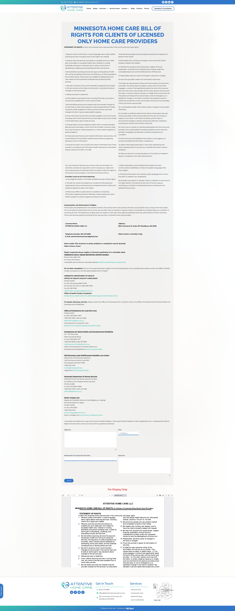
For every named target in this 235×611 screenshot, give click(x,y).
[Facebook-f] (166, 2)
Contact (139, 8)
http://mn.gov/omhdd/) (93, 349)
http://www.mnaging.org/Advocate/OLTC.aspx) (82, 325)
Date (120, 430)
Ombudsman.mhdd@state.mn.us (77, 344)
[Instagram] (172, 2)
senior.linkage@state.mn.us (74, 413)
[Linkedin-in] (169, 2)
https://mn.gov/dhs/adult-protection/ (111, 262)
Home (89, 8)
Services (103, 8)
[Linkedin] (79, 592)
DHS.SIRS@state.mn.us (73, 391)
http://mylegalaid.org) (80, 370)
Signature (67, 430)
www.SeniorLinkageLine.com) (91, 415)
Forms (146, 8)
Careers (124, 8)
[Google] (163, 2)
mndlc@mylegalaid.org (73, 368)
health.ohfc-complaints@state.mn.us (78, 291)
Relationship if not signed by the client (77, 455)
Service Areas (115, 8)
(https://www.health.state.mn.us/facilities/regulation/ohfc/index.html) (91, 296)
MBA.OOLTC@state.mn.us (74, 321)
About (95, 8)
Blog (133, 8)
